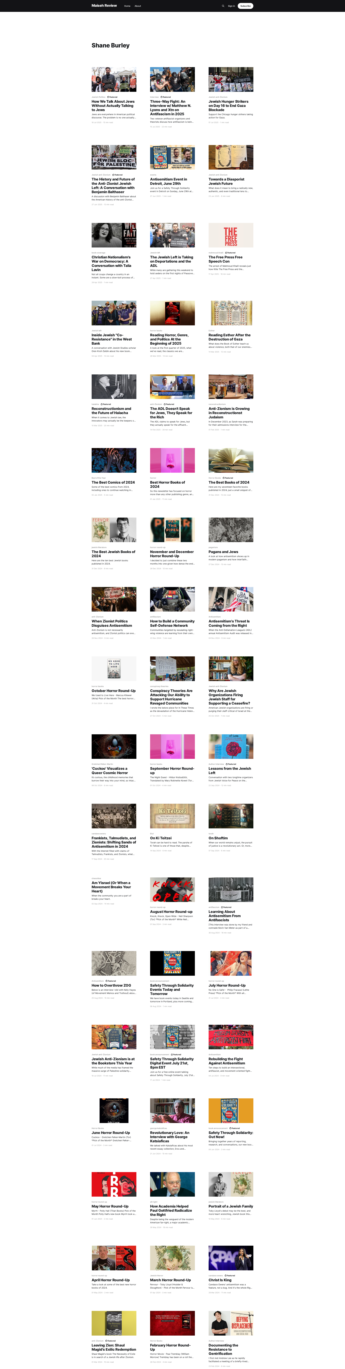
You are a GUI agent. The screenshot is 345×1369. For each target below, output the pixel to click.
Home (127, 6)
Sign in (231, 6)
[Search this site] (223, 6)
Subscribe (245, 6)
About (138, 6)
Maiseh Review (104, 5)
